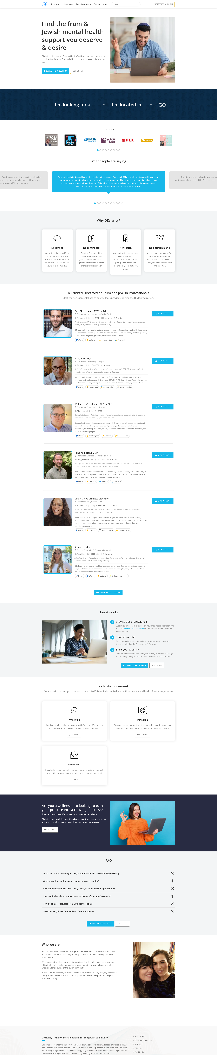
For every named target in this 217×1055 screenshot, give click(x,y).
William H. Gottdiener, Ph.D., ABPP (93, 404)
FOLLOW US (142, 734)
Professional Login (163, 4)
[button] (80, 105)
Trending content (83, 4)
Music (105, 4)
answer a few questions (134, 629)
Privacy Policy (141, 1044)
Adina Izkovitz (82, 547)
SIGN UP (74, 779)
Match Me (157, 665)
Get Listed (139, 1036)
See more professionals (108, 592)
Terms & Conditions (143, 1040)
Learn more (50, 829)
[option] (51, 140)
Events (97, 4)
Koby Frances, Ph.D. (85, 358)
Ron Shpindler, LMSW (86, 452)
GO (162, 104)
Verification (140, 1052)
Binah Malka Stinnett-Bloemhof (92, 498)
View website (163, 313)
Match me (68, 4)
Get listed (78, 71)
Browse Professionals (134, 665)
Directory (55, 4)
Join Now (74, 734)
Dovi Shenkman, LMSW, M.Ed (90, 311)
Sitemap (138, 1048)
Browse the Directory (55, 71)
